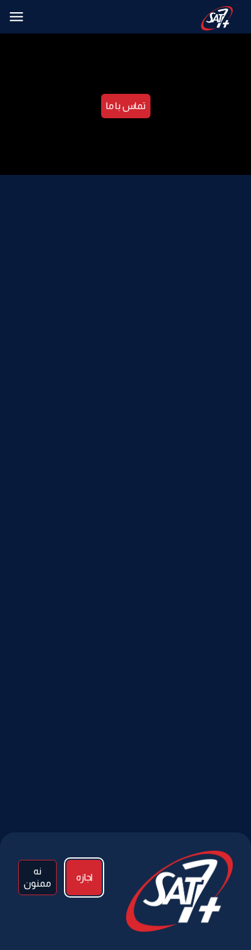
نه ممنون (37, 877)
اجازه (84, 877)
